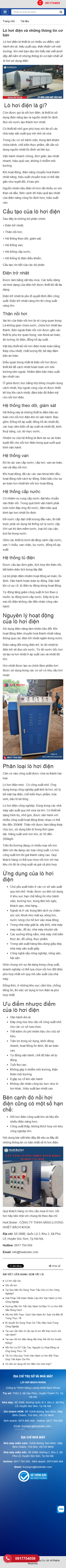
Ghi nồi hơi (11, 1285)
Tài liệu (25, 21)
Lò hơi (7, 41)
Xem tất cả (36, 1274)
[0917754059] (8, 1558)
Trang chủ (9, 21)
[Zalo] (60, 1509)
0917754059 (52, 3)
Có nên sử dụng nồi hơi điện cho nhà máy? (28, 1363)
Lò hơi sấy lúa (13, 1280)
